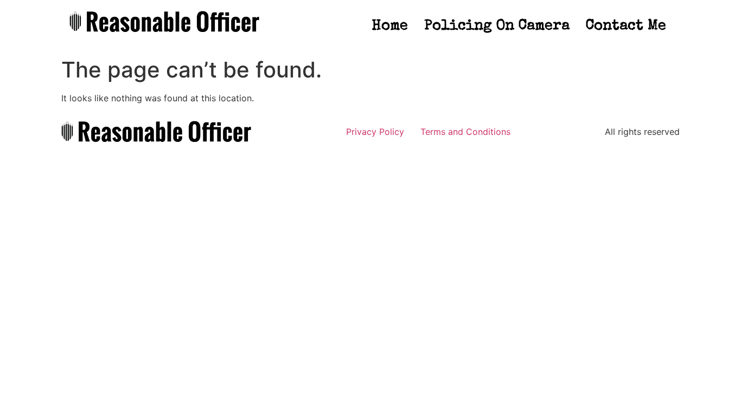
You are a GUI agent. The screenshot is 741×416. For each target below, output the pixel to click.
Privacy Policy (375, 131)
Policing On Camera (497, 26)
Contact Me (626, 26)
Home (390, 26)
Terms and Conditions (465, 131)
